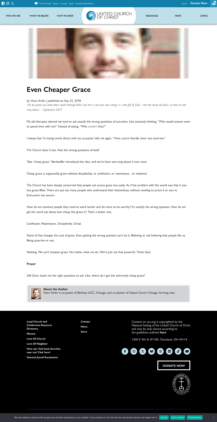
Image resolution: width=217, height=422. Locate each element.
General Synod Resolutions (42, 357)
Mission (31, 333)
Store (71, 3)
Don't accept (178, 417)
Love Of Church (36, 338)
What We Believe (39, 15)
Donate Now (198, 3)
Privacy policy (194, 417)
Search (184, 3)
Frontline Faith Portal (84, 3)
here (163, 332)
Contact (63, 3)
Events (56, 3)
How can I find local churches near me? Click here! (43, 350)
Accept (164, 417)
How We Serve (65, 15)
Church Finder (45, 3)
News (84, 326)
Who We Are (13, 15)
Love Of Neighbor (37, 343)
